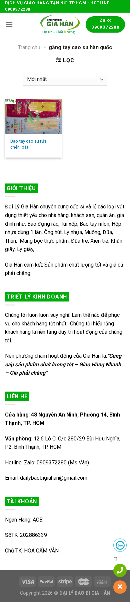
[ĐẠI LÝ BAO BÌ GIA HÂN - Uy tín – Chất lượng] (59, 24)
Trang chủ (29, 47)
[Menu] (9, 24)
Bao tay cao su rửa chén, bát (28, 144)
